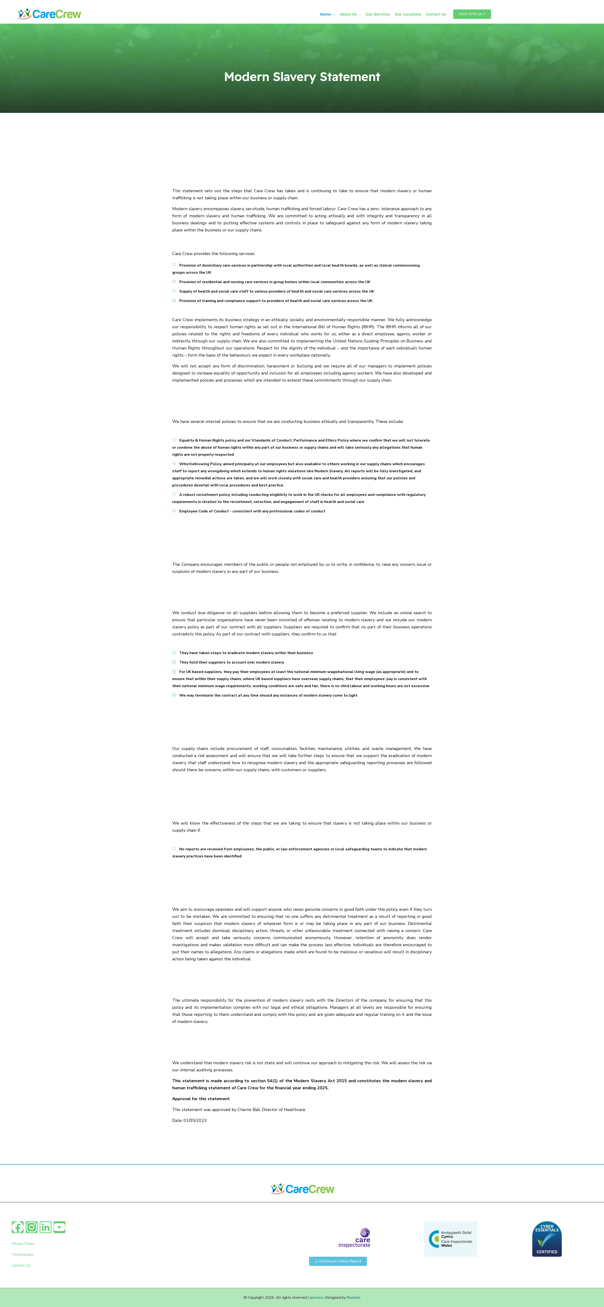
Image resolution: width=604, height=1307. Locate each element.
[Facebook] (18, 1227)
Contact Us (436, 14)
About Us (348, 14)
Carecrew (315, 1297)
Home (325, 14)
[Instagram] (32, 1227)
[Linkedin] (45, 1227)
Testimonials (23, 1254)
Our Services (378, 14)
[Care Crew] (68, 14)
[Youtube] (59, 1227)
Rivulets (354, 1297)
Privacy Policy (23, 1243)
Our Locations (408, 14)
